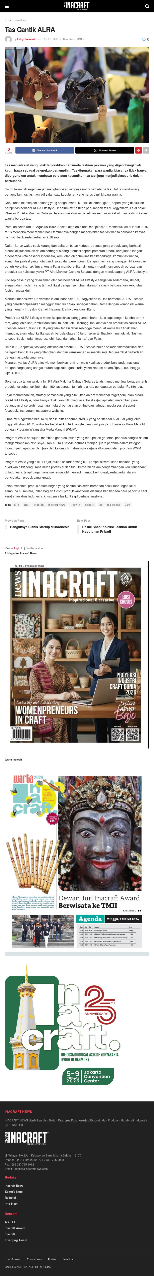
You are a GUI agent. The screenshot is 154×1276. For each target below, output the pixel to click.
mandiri (89, 504)
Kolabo (47, 1266)
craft (26, 504)
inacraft (39, 504)
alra (16, 504)
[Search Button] (147, 6)
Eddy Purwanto (26, 39)
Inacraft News (14, 1186)
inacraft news (56, 504)
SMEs (80, 39)
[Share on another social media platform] (146, 150)
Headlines (20, 20)
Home (8, 20)
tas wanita (113, 504)
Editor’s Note (14, 1192)
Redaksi (10, 1198)
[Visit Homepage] (77, 6)
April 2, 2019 (51, 39)
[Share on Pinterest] (138, 150)
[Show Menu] (7, 6)
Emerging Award (16, 1240)
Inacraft (10, 1234)
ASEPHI (10, 1222)
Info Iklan (11, 1204)
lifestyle (75, 504)
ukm (127, 504)
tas (101, 504)
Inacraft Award (15, 1228)
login (17, 548)
